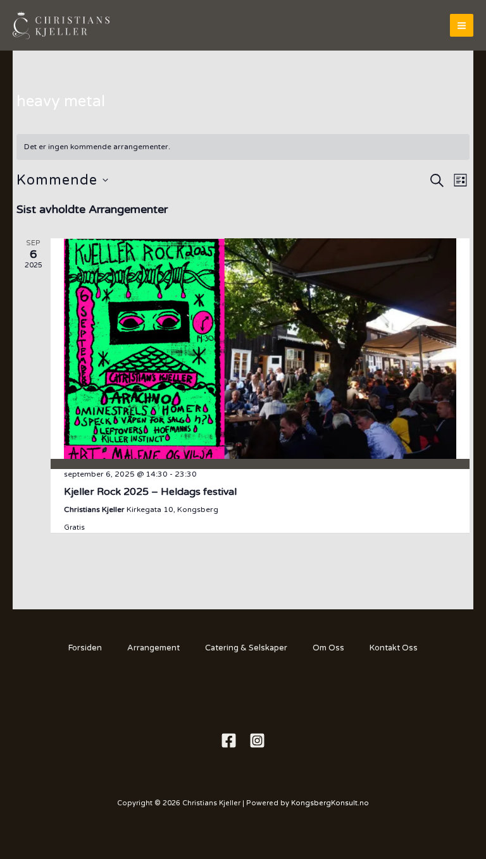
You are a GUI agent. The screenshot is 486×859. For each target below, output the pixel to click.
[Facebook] (229, 740)
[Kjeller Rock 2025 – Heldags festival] (260, 348)
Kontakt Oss (394, 648)
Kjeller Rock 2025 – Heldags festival (150, 491)
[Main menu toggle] (461, 25)
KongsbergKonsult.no (330, 803)
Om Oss (328, 648)
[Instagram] (257, 740)
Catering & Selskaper (246, 648)
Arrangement (153, 648)
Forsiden (85, 648)
